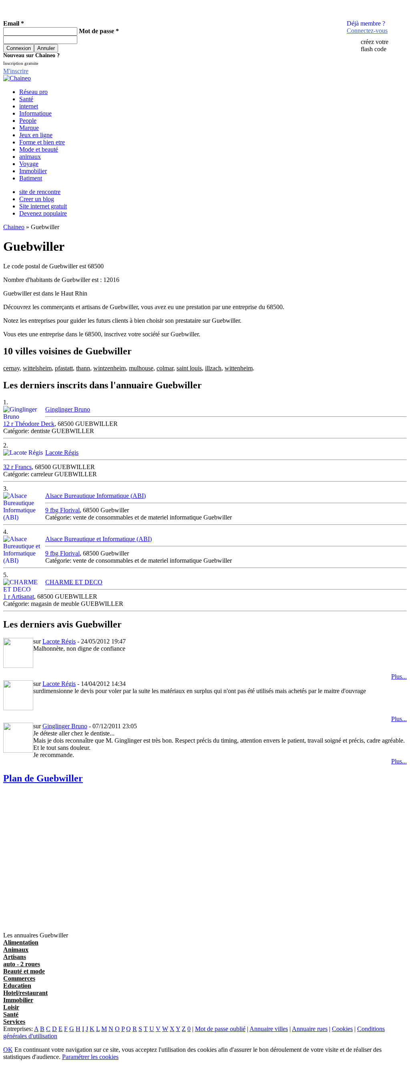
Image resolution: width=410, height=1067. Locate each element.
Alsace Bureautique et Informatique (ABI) (98, 538)
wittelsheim (37, 368)
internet (28, 106)
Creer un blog (36, 199)
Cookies (342, 1028)
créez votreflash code (374, 45)
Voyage (28, 163)
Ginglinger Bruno (67, 409)
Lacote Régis (61, 452)
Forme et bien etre (42, 142)
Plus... (399, 676)
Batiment (30, 178)
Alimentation (20, 942)
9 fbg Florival (62, 510)
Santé (26, 99)
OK (8, 1049)
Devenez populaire (43, 213)
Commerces (19, 978)
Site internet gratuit (43, 206)
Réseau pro (33, 91)
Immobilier (33, 171)
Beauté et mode (24, 971)
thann (83, 368)
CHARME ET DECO (73, 582)
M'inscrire (15, 71)
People (27, 120)
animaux (30, 156)
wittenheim (239, 368)
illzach (213, 368)
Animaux (15, 949)
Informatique (35, 113)
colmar (165, 368)
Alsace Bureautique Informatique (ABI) (95, 495)
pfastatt (64, 368)
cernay (11, 368)
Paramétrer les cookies (90, 1056)
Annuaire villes (268, 1028)
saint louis (189, 368)
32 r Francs (17, 467)
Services (14, 1021)
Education (17, 985)
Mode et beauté (38, 149)
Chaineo (13, 227)
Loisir (11, 1007)
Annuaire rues (310, 1028)
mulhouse (141, 368)
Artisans (14, 956)
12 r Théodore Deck (28, 423)
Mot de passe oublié (220, 1028)
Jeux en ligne (35, 135)
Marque (29, 127)
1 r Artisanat (18, 596)
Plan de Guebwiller (43, 778)
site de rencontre (39, 191)
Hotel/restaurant (25, 992)
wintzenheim (109, 368)
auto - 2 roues (21, 964)
